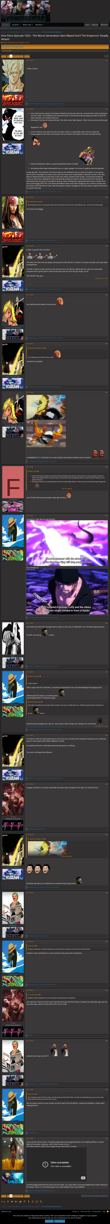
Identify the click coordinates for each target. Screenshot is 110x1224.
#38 (106, 1041)
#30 (106, 623)
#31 (106, 672)
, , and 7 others (45, 730)
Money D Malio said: (34, 702)
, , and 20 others (43, 666)
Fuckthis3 (13, 500)
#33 (106, 784)
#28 (106, 467)
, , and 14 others (46, 338)
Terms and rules (85, 1211)
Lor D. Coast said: (33, 995)
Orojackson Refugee (13, 328)
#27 (106, 392)
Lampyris (13, 142)
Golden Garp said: (33, 676)
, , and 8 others (44, 887)
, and (37, 829)
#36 (106, 941)
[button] (20, 25)
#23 (106, 197)
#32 (106, 735)
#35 (106, 893)
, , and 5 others (43, 1084)
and (38, 936)
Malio (13, 656)
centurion (13, 925)
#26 (106, 344)
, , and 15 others (43, 461)
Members (38, 25)
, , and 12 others (46, 289)
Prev (4, 56)
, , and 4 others (43, 240)
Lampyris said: (32, 471)
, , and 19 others (46, 104)
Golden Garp (13, 93)
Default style (7, 1211)
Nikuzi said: (31, 946)
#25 (106, 295)
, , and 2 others (45, 192)
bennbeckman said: (34, 202)
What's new (27, 25)
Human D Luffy (13, 230)
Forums (6, 25)
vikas (13, 1171)
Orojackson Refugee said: (36, 348)
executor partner (13, 279)
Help (103, 1211)
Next (26, 56)
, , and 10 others (45, 387)
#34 (106, 834)
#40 (106, 1138)
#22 (106, 109)
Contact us (75, 1211)
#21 (106, 60)
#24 (106, 246)
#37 (106, 990)
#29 (106, 516)
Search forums (14, 28)
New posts (4, 28)
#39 (106, 1090)
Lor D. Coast (13, 548)
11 (22, 56)
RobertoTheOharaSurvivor (10, 42)
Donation (15, 25)
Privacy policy (96, 1211)
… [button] (18, 56)
